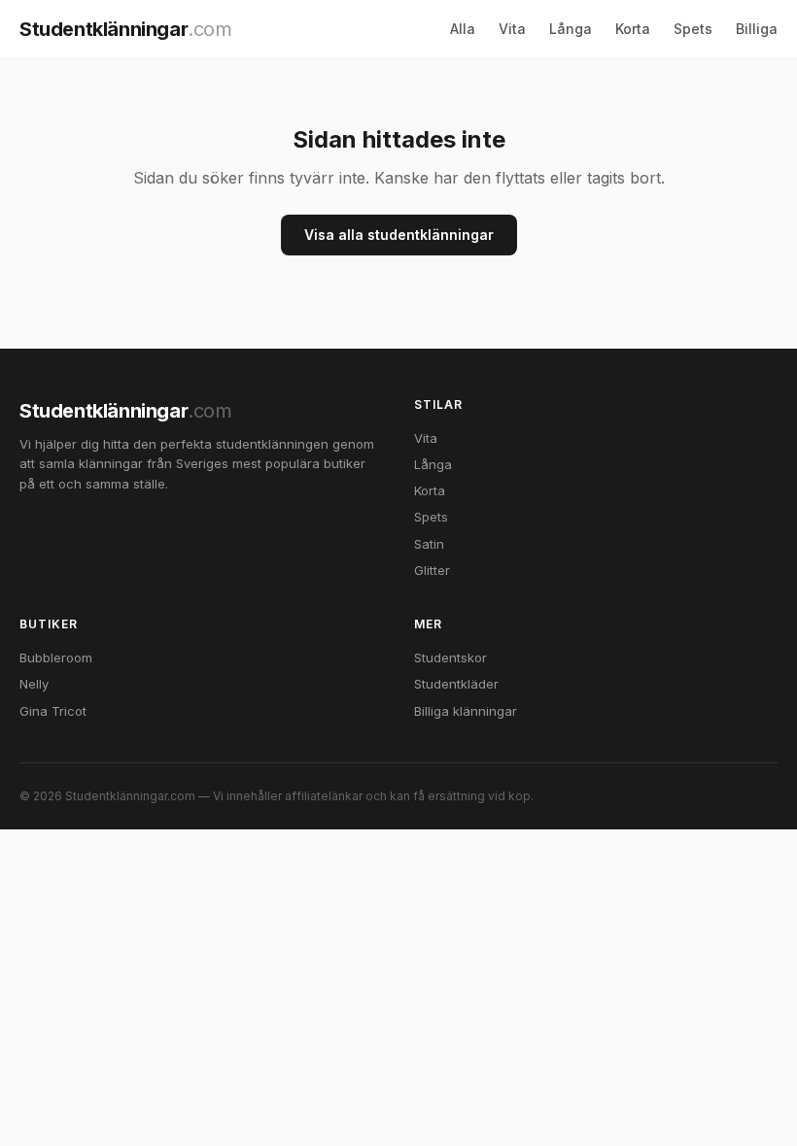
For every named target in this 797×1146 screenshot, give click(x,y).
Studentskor (450, 657)
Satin (429, 544)
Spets (693, 28)
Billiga (757, 28)
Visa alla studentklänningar (399, 234)
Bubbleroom (55, 657)
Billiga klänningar (465, 711)
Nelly (34, 683)
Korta (632, 28)
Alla (462, 28)
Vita (512, 28)
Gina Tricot (53, 711)
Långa (570, 28)
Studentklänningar (125, 29)
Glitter (432, 570)
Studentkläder (456, 683)
